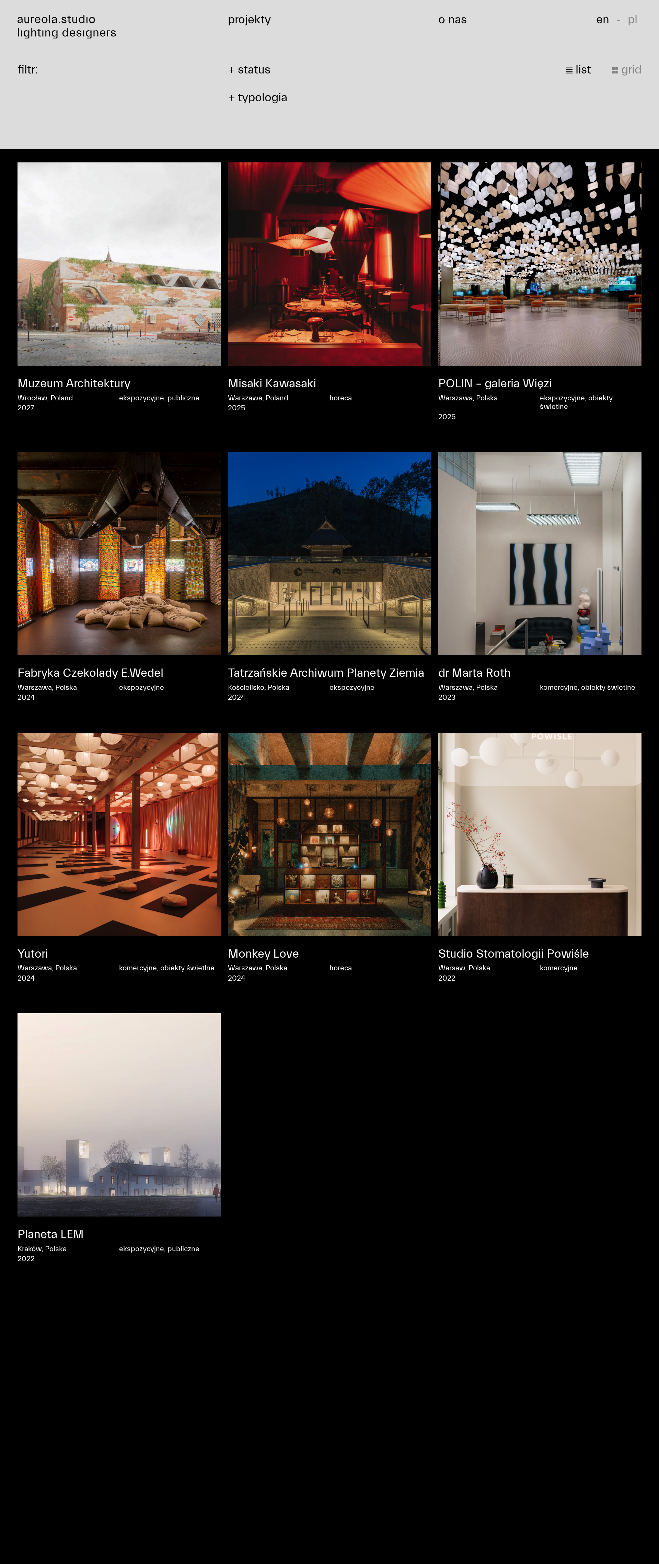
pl (632, 19)
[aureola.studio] (119, 26)
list (582, 70)
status (254, 70)
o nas (452, 19)
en (602, 19)
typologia (262, 97)
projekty (249, 19)
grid (629, 70)
